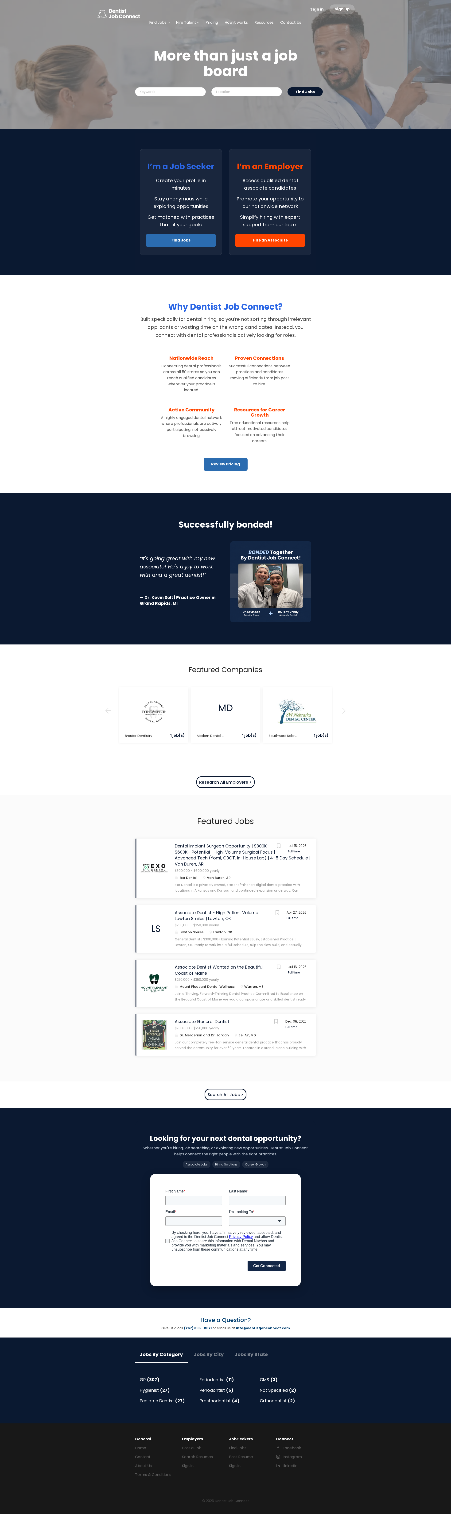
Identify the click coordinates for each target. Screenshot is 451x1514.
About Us (143, 1465)
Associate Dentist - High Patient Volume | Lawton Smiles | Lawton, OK (217, 916)
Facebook (292, 1448)
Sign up (342, 9)
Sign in (317, 9)
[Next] (343, 711)
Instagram (292, 1457)
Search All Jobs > (225, 1094)
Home (140, 1448)
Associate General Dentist (202, 1021)
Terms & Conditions (153, 1474)
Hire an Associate (270, 240)
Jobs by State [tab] (251, 1354)
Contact (143, 1457)
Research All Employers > (225, 782)
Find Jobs (305, 92)
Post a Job (192, 1448)
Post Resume (241, 1457)
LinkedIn (290, 1465)
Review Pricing (225, 464)
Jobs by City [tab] (209, 1354)
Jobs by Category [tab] (161, 1354)
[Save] (278, 846)
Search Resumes (197, 1457)
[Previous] (108, 711)
